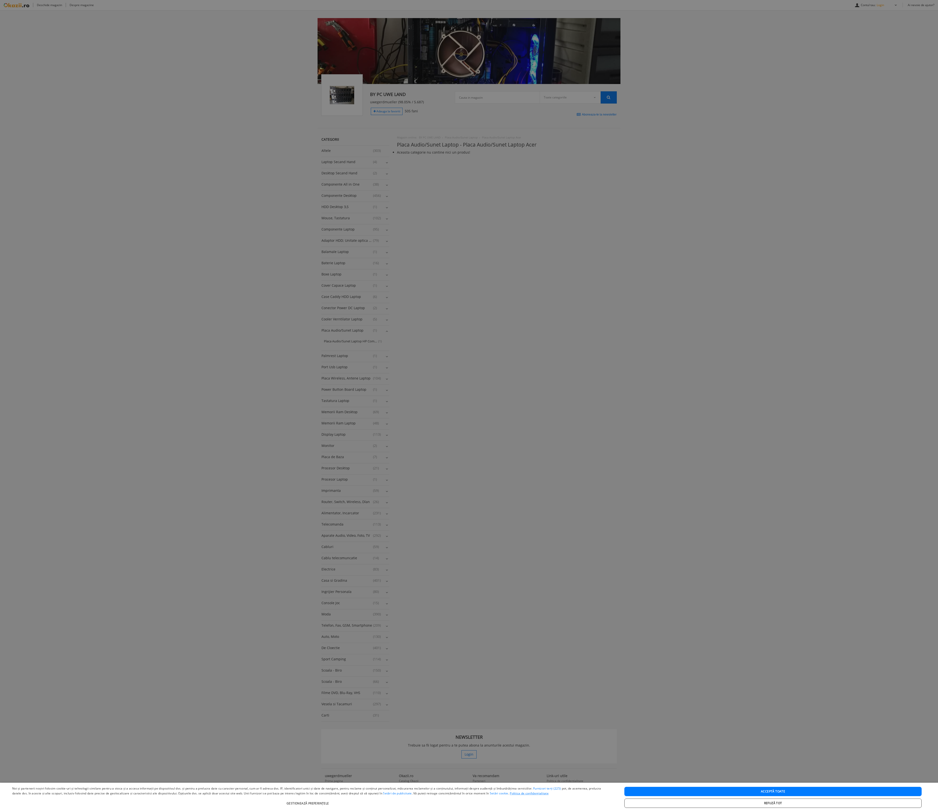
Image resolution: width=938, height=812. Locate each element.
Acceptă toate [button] (773, 791)
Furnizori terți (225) (547, 788)
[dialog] (469, 797)
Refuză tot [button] (773, 803)
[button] (308, 801)
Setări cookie (499, 793)
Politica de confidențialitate (529, 793)
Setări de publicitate (397, 793)
